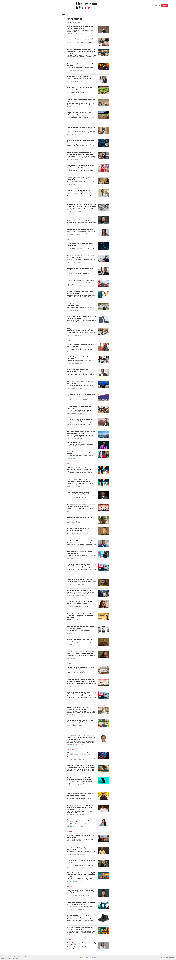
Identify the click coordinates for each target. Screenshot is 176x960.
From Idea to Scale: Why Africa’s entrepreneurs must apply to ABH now (79, 480)
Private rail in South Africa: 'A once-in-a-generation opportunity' (79, 420)
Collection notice (15, 958)
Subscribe (164, 5)
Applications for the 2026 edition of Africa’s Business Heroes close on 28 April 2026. (81, 509)
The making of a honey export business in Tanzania (80, 64)
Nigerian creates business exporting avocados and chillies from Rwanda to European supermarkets (79, 192)
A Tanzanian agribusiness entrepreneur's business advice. (80, 444)
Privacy (6, 958)
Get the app (93, 957)
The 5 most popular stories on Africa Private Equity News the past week (81, 432)
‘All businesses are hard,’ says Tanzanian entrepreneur (80, 518)
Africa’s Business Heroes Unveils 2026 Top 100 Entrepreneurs (80, 292)
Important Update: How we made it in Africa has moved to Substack (80, 668)
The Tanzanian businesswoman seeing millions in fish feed (79, 552)
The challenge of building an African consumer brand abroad (78, 529)
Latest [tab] (69, 22)
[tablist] (74, 22)
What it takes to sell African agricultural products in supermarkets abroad (79, 88)
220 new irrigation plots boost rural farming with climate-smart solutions (81, 903)
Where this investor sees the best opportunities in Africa (77, 370)
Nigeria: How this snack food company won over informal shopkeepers (80, 166)
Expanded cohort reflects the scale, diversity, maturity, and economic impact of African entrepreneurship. (81, 295)
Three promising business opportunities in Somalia (80, 141)
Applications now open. (72, 619)
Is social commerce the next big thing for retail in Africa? (81, 861)
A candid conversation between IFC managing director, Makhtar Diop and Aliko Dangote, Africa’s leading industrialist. (80, 386)
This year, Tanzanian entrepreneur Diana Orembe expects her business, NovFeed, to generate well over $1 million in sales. (81, 556)
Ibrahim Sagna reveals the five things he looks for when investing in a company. (80, 31)
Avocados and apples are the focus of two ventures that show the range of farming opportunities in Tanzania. (81, 894)
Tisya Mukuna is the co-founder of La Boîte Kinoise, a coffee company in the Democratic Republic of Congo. (81, 824)
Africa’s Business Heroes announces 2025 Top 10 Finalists (80, 836)
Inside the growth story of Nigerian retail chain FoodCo (80, 848)
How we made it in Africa (76, 33)
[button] (63, 13)
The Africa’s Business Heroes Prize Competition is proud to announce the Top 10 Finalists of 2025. (81, 839)
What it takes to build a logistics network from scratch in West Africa (81, 317)
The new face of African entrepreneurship (80, 229)
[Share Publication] (159, 5)
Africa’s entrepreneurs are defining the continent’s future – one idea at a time (79, 754)
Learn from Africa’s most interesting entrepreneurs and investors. (80, 361)
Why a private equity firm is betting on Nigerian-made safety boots (79, 916)
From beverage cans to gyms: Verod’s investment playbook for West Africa (79, 493)
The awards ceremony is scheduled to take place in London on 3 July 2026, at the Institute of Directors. (81, 398)
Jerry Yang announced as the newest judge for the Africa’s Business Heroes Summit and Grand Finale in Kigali (81, 737)
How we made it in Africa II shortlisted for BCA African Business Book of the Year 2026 (81, 395)
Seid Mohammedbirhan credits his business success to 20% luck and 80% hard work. (81, 333)
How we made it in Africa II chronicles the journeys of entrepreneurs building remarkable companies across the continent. (80, 631)
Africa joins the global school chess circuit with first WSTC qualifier (80, 256)
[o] (103, 66)
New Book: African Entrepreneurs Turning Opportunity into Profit (80, 627)
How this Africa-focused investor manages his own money (80, 244)
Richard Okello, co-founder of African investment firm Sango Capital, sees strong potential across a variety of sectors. (81, 104)
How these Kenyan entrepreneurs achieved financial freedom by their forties (80, 721)
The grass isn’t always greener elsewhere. (77, 521)
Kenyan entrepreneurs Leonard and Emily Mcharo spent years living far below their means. (80, 724)
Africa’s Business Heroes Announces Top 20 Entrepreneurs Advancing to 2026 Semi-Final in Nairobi (81, 51)
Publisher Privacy (17, 956)
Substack (162, 957)
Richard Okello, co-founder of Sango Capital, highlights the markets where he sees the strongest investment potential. (81, 373)
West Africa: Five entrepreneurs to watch (80, 39)
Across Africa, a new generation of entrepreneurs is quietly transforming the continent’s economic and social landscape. (81, 757)
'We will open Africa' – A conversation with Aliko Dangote (80, 382)
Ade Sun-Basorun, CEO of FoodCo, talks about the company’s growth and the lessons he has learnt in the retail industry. (81, 852)
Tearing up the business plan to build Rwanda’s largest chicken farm (78, 708)
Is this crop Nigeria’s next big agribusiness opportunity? (80, 178)
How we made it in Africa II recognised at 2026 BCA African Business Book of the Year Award (81, 205)
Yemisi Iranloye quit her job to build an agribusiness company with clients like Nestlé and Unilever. (79, 605)
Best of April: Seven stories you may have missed (80, 452)
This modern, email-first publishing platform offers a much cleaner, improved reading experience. (81, 671)
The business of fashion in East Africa (79, 76)
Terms (10, 958)
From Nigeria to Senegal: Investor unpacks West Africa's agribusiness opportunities (80, 652)
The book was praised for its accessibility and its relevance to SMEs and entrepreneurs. (81, 209)
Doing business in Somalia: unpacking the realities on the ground (80, 269)
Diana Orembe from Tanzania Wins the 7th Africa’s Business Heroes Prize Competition (81, 680)
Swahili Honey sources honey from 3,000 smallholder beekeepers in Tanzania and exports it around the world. (80, 68)
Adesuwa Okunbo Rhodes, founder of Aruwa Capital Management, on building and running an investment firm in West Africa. (81, 947)
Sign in (172, 5)
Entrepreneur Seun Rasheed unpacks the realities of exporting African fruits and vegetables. (79, 91)
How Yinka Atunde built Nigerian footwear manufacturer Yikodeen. (80, 643)
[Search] (156, 5)
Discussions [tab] (77, 22)
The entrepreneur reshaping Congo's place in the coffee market (81, 821)
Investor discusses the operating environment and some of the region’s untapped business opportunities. (81, 272)
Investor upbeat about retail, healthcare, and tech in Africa (81, 100)
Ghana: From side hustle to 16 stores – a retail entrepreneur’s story (81, 218)
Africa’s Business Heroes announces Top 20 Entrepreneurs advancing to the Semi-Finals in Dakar (81, 874)
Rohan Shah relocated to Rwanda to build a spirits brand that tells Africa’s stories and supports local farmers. (81, 582)
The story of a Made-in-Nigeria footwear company (80, 640)
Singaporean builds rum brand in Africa (79, 579)
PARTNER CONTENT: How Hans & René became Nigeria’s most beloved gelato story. (80, 812)
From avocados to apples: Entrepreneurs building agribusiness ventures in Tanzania (80, 891)
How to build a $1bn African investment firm (81, 541)
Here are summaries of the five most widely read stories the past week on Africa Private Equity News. (81, 436)
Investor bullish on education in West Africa (81, 281)
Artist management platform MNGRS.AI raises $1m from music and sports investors (81, 778)
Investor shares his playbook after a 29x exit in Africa (81, 128)
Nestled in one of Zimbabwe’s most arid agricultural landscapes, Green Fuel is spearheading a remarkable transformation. (79, 907)
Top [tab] (73, 22)
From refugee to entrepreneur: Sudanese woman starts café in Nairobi (80, 794)
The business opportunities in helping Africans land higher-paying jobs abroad (80, 153)
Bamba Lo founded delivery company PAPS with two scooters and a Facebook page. (81, 320)
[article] (88, 30)
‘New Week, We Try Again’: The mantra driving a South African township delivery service (81, 565)
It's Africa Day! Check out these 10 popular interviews (80, 358)
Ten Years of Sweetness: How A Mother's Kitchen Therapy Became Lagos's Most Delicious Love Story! (80, 807)
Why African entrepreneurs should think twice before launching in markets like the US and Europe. (79, 532)
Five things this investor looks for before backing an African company (80, 27)
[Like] (68, 35)
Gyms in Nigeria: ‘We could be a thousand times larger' (80, 407)
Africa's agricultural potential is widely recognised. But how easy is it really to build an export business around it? (81, 196)
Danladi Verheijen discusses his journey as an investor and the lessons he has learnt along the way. (81, 496)
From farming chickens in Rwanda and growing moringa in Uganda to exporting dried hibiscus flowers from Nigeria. (81, 116)
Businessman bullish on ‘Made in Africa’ (79, 590)
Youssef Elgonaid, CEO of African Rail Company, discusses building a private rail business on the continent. (80, 423)
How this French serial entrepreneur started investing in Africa (81, 304)
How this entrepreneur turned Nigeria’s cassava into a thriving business (79, 602)
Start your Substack (85, 957)
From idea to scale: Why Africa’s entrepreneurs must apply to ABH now (79, 468)
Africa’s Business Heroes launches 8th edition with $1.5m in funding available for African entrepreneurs (81, 615)
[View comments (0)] (77, 35)
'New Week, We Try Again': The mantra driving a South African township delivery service (81, 693)
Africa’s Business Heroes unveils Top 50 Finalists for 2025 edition (80, 928)
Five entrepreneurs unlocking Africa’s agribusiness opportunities (79, 113)
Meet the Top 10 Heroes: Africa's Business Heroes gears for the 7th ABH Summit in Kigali (81, 766)
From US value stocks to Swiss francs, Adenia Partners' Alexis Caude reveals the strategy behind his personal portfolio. (81, 247)
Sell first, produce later (74, 442)
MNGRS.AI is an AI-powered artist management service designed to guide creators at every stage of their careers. (80, 782)
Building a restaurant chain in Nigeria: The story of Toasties (80, 345)
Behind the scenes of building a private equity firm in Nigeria (81, 944)
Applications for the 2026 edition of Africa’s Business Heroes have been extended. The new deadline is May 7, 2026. (81, 471)
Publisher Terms (25, 956)
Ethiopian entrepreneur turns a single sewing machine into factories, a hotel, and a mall (81, 329)
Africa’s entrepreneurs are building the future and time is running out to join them (81, 505)
